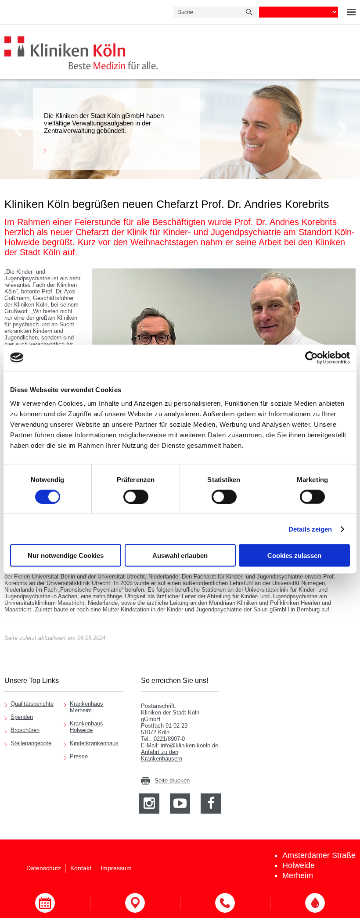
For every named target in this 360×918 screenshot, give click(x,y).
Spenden (22, 717)
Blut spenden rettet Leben (315, 903)
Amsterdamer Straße (319, 855)
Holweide (298, 865)
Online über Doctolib (45, 903)
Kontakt (80, 868)
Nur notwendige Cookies (66, 555)
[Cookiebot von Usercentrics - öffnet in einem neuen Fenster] (311, 357)
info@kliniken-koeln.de (189, 745)
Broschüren (25, 730)
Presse (79, 756)
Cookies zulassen (294, 555)
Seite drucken (172, 780)
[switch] (135, 496)
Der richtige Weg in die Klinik (135, 903)
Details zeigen (310, 528)
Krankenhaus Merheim (86, 707)
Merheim (297, 875)
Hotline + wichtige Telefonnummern (225, 903)
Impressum (116, 868)
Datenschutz (43, 868)
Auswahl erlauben (180, 555)
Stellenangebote (31, 743)
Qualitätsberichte (32, 703)
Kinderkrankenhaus (94, 743)
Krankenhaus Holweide (86, 726)
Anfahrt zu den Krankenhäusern (161, 755)
